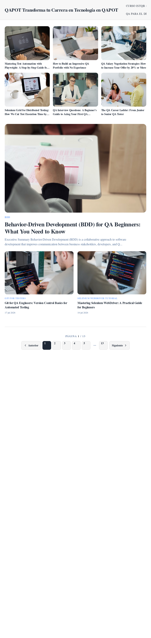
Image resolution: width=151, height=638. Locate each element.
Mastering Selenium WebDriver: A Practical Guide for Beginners (109, 304)
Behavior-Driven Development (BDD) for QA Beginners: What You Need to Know (72, 227)
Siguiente (117, 345)
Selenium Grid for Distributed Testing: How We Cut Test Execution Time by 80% (27, 114)
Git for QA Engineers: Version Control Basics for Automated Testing (36, 304)
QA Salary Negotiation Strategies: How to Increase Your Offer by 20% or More (123, 65)
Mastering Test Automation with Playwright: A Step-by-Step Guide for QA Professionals (26, 67)
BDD (7, 217)
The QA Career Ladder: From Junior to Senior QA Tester (122, 112)
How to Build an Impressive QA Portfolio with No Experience (71, 65)
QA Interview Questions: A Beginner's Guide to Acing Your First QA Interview (74, 114)
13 (102, 343)
